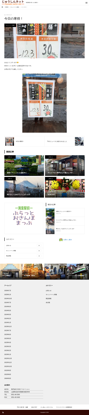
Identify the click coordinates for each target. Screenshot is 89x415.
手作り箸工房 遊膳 (22, 407)
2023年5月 (7, 338)
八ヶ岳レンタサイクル (47, 407)
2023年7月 (7, 330)
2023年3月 (7, 346)
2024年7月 (7, 302)
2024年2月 (7, 318)
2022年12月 (8, 358)
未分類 (48, 302)
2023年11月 (8, 326)
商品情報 (48, 298)
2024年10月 (8, 298)
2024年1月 (7, 322)
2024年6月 (7, 306)
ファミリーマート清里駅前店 (64, 407)
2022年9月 (7, 370)
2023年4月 (7, 342)
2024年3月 (7, 314)
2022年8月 (7, 374)
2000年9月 (7, 378)
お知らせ (10, 157)
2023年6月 (7, 334)
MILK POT (34, 407)
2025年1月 (7, 294)
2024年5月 (7, 310)
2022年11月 (8, 362)
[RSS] (3, 412)
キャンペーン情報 (10, 25)
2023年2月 (7, 350)
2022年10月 (8, 366)
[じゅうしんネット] (13, 2)
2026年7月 (7, 290)
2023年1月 (7, 354)
